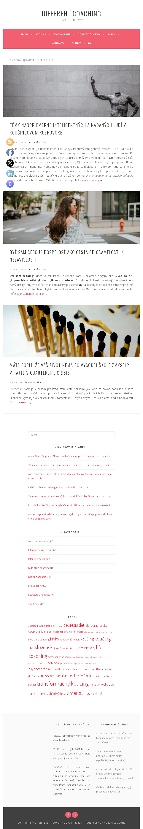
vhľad (52, 694)
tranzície (33, 694)
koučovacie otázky (66, 648)
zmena (74, 693)
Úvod (24, 34)
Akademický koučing (39, 541)
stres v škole (82, 675)
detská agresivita (96, 626)
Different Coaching (71, 13)
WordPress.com (114, 822)
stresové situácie (59, 675)
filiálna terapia (51, 631)
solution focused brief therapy (87, 669)
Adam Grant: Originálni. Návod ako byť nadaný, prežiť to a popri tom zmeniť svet (70, 456)
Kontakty (58, 43)
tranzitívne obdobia (101, 684)
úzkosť (97, 694)
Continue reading (90, 180)
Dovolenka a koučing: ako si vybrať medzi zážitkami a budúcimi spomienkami (69, 505)
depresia (70, 625)
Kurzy (111, 34)
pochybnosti (42, 663)
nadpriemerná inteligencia (97, 657)
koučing (87, 639)
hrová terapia (76, 631)
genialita (64, 631)
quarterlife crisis (58, 669)
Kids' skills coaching (39, 567)
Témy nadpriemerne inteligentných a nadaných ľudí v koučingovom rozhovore (69, 496)
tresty (44, 693)
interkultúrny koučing (103, 632)
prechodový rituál (67, 663)
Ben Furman (58, 626)
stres (43, 675)
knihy (54, 639)
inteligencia (88, 632)
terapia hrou (99, 676)
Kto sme (41, 34)
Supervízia (33, 603)
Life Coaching (35, 585)
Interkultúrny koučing (39, 559)
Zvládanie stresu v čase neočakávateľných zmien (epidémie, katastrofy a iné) (68, 465)
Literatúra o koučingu (39, 594)
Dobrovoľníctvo (89, 34)
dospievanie (36, 631)
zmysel (87, 693)
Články (76, 43)
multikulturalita (79, 657)
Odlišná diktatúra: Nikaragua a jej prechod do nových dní (58, 487)
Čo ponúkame (61, 34)
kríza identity (86, 648)
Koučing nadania (37, 576)
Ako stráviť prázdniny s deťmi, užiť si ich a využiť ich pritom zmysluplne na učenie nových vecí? (114, 774)
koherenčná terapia (70, 639)
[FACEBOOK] (68, 815)
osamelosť (32, 663)
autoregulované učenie (40, 625)
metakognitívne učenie (60, 657)
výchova (61, 694)
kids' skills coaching (39, 639)
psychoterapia (39, 669)
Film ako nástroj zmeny (40, 550)
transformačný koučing (63, 683)
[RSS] (75, 815)
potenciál (53, 663)
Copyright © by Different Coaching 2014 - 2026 (49, 822)
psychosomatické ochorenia (86, 663)
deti (82, 625)
